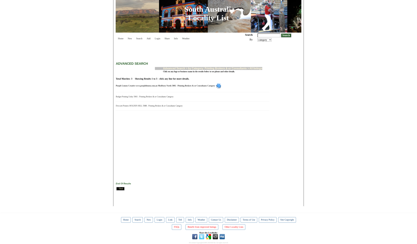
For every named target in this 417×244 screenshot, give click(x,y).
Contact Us (216, 220)
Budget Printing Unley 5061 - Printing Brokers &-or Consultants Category (145, 97)
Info (176, 38)
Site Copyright (287, 220)
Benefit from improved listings (202, 227)
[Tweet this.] (201, 236)
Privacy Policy (267, 220)
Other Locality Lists (234, 227)
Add (149, 38)
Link (170, 220)
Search (139, 38)
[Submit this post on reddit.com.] (215, 236)
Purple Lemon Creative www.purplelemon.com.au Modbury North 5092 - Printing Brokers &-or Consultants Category (166, 86)
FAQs (176, 227)
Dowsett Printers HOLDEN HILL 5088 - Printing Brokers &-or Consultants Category (150, 106)
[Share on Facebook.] (194, 236)
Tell (180, 220)
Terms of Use (249, 220)
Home (120, 38)
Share (167, 38)
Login (157, 38)
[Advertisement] (175, 50)
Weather (186, 38)
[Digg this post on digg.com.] (222, 236)
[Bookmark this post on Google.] (208, 236)
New (130, 38)
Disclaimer (232, 220)
